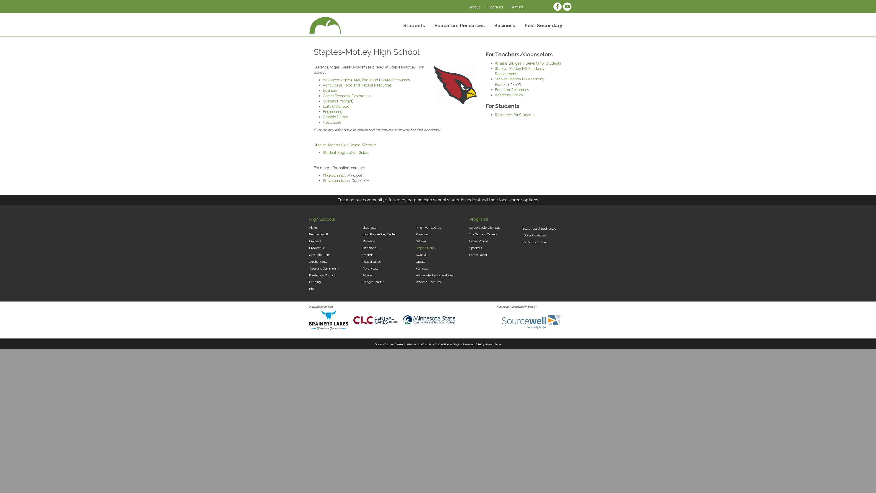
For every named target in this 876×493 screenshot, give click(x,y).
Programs (495, 7)
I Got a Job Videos (534, 235)
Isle (311, 289)
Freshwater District (322, 275)
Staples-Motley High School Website (345, 145)
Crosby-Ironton (319, 261)
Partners (517, 7)
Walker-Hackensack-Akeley (435, 275)
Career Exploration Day (485, 227)
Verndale (422, 268)
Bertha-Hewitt (318, 234)
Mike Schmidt (334, 175)
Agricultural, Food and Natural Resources (357, 85)
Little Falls (369, 227)
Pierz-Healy (370, 268)
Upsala (420, 261)
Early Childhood (336, 106)
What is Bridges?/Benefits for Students (528, 63)
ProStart (345, 101)
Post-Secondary (543, 25)
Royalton (422, 234)
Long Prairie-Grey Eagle (378, 234)
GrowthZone (493, 344)
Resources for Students (514, 115)
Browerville (317, 248)
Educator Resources (512, 90)
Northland (369, 248)
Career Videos (478, 241)
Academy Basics (509, 95)
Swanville (422, 255)
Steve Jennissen (336, 180)
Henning (315, 282)
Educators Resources (459, 25)
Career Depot (478, 255)
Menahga (368, 241)
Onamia (367, 255)
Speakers (475, 248)
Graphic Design (335, 117)
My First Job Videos (536, 242)
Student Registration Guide (345, 152)
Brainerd (315, 241)
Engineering (332, 112)
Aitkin (313, 227)
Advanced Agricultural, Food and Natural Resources (366, 80)
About (474, 7)
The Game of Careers (483, 234)
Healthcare (332, 122)
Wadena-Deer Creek (429, 282)
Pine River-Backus (428, 227)
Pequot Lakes (371, 261)
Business (504, 25)
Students (414, 25)
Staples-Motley (426, 248)
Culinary (329, 101)
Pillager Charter (373, 282)
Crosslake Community (324, 268)
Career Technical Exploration (347, 96)
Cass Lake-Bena (320, 255)
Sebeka (421, 241)
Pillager (367, 275)
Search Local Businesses (539, 228)
